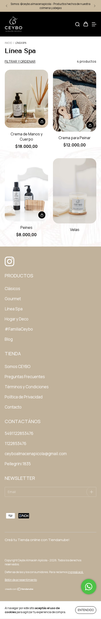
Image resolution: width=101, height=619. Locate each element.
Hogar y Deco (16, 319)
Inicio (8, 43)
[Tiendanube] (19, 590)
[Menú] (94, 24)
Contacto (13, 407)
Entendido (86, 610)
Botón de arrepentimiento (21, 580)
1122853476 (15, 443)
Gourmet (13, 298)
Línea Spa (14, 309)
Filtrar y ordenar (20, 61)
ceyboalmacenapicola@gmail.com (36, 453)
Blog (9, 339)
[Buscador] (77, 24)
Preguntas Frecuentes (25, 376)
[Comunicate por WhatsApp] (88, 586)
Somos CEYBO (18, 366)
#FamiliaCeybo (19, 329)
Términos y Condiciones (27, 386)
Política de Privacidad (24, 397)
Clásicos (12, 288)
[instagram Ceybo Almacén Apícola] (8, 259)
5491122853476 (19, 433)
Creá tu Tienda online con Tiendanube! (37, 539)
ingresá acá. (76, 572)
